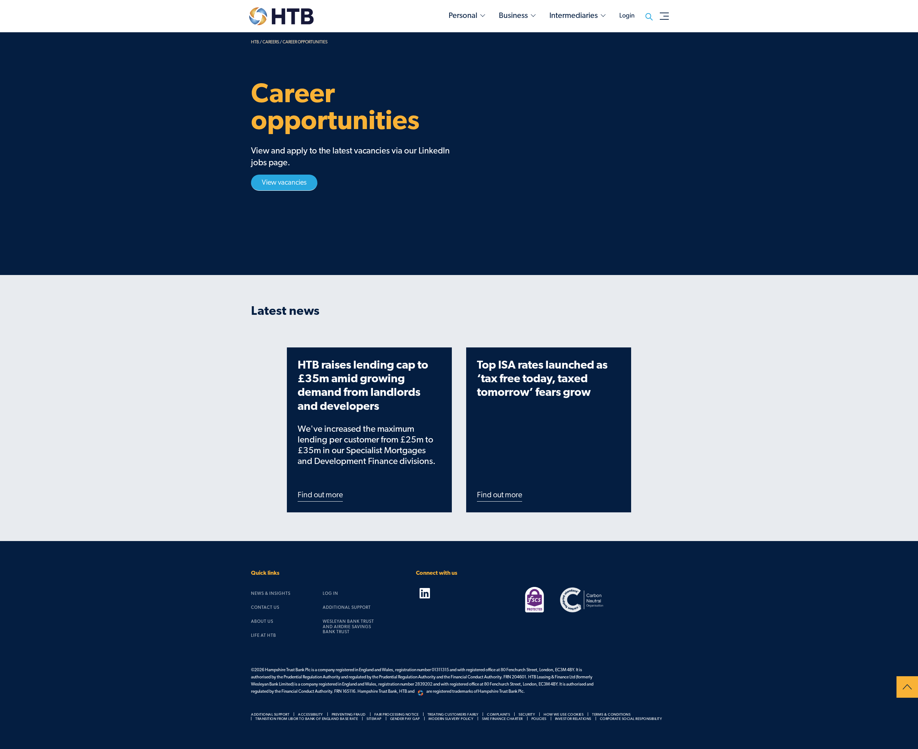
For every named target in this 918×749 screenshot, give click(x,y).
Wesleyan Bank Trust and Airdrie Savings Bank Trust (348, 626)
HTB (255, 42)
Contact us (265, 607)
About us (262, 621)
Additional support (347, 607)
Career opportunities (305, 42)
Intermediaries (573, 15)
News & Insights (270, 593)
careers (270, 42)
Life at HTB (263, 635)
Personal (463, 15)
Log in (330, 593)
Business (513, 15)
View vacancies (284, 182)
